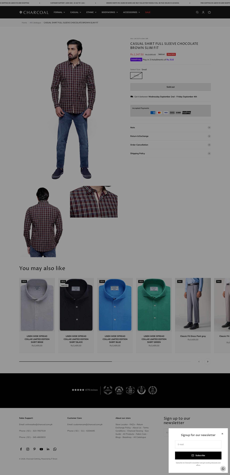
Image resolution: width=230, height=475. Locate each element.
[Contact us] (223, 469)
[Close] (222, 433)
